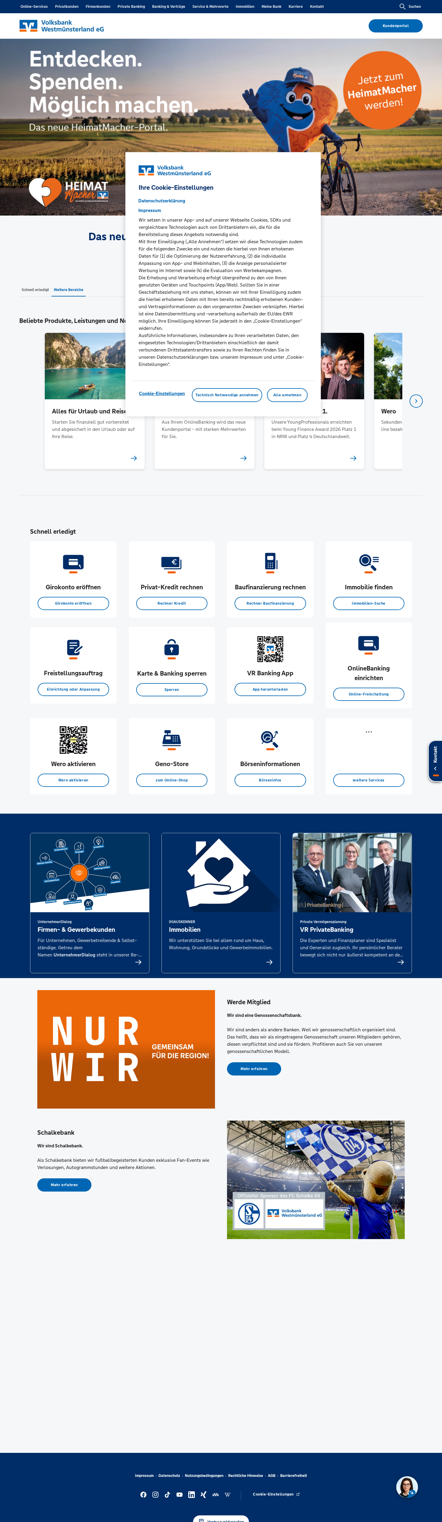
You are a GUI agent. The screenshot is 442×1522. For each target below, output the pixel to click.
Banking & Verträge (168, 6)
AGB (271, 1475)
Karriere (296, 6)
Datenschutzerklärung (161, 201)
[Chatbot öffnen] (407, 1487)
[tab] (35, 289)
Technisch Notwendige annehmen (227, 395)
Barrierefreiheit (293, 1475)
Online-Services (34, 6)
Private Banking (131, 6)
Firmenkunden (98, 6)
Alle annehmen (287, 395)
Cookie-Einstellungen (162, 393)
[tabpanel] (94, 400)
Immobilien (245, 6)
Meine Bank (271, 6)
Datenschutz (169, 1475)
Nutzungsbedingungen (204, 1475)
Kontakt (317, 6)
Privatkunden (66, 6)
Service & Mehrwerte (210, 6)
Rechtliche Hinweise (245, 1475)
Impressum (144, 1475)
